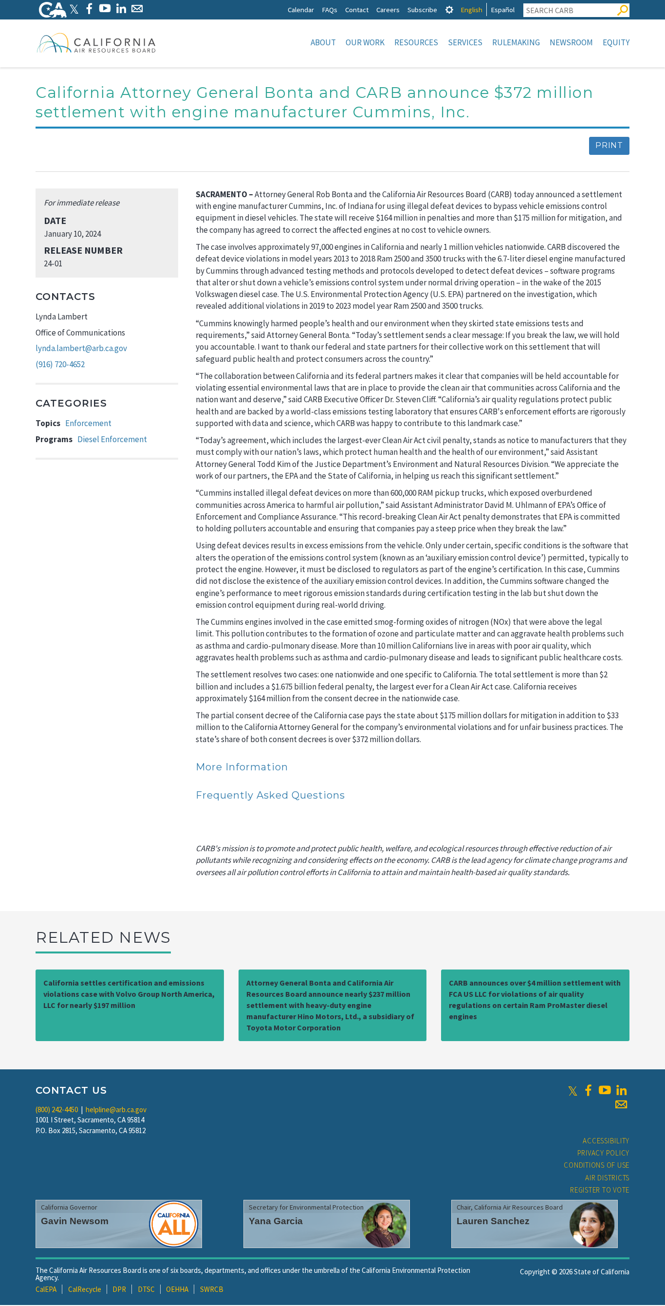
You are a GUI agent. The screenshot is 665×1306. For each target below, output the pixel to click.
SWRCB (211, 1289)
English (471, 9)
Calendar (301, 9)
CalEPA (46, 1289)
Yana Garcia (276, 1221)
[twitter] (573, 1090)
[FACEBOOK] (89, 8)
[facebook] (588, 1090)
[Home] (96, 42)
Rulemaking (516, 42)
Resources (416, 42)
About (323, 42)
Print (609, 145)
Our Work (365, 42)
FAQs (329, 9)
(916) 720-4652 (60, 364)
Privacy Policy (603, 1152)
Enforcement (88, 423)
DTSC (146, 1289)
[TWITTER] (74, 8)
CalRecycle (84, 1289)
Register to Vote (599, 1189)
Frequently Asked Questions (270, 795)
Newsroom (571, 42)
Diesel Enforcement (112, 439)
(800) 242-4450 (57, 1109)
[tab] (449, 9)
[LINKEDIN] (121, 8)
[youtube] (604, 1090)
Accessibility (606, 1140)
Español (503, 9)
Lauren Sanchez (493, 1221)
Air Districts (607, 1177)
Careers (388, 9)
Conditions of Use (596, 1165)
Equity (616, 42)
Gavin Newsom (75, 1221)
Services (465, 42)
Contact (357, 9)
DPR (119, 1289)
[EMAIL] (137, 8)
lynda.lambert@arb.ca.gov (81, 348)
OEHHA (177, 1289)
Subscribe (422, 9)
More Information (242, 767)
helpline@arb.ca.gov (116, 1109)
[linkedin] (621, 1090)
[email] (621, 1104)
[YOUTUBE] (105, 8)
